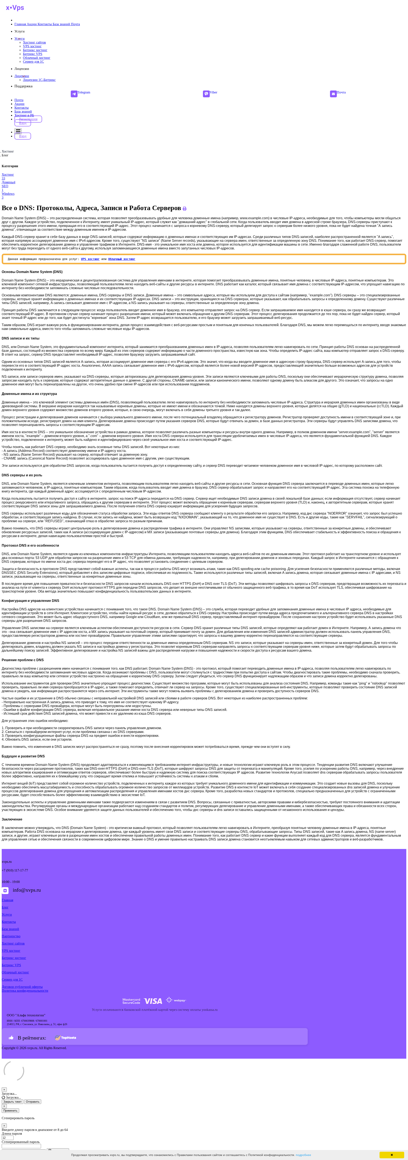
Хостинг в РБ (24, 115)
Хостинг (8, 151)
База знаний (23, 111)
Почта (18, 100)
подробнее (303, 1155)
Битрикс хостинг (14, 958)
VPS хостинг (90, 259)
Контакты (21, 107)
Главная (7, 900)
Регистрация (28, 119)
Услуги (19, 38)
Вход (22, 123)
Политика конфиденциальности (25, 990)
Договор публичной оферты (22, 987)
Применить (10, 1110)
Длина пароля (12, 1133)
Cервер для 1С (12, 979)
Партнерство (11, 936)
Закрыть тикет (12, 1101)
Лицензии (21, 76)
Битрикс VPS (11, 965)
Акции (19, 104)
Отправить (33, 1101)
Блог (5, 907)
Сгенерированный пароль (21, 1142)
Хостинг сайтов (13, 943)
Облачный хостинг (15, 972)
